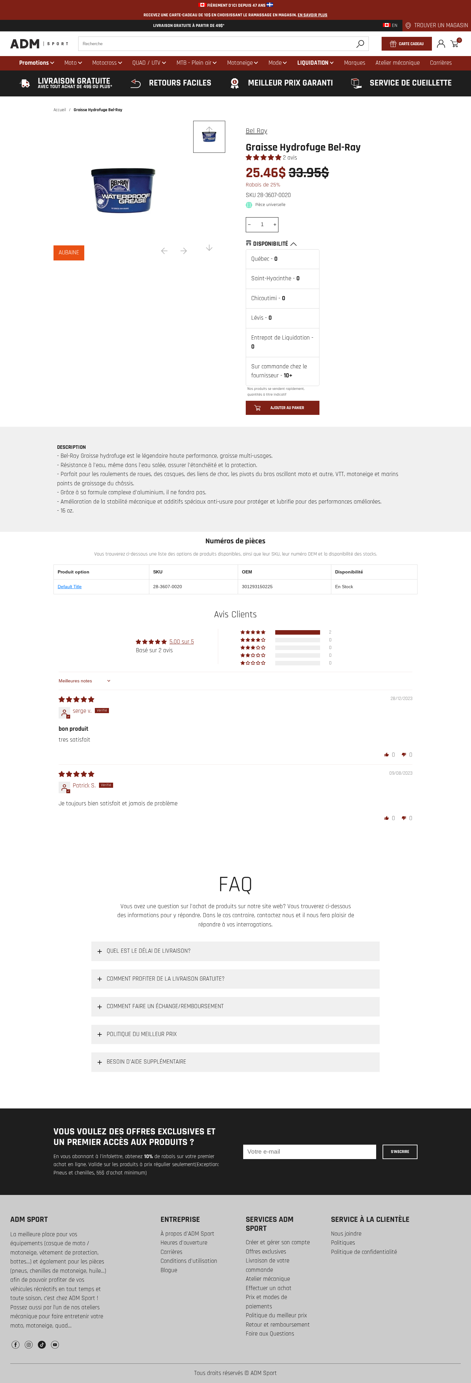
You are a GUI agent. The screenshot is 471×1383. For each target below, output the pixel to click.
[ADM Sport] (39, 44)
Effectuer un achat (269, 1288)
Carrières (171, 1252)
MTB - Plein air (194, 63)
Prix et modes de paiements (266, 1302)
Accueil (60, 110)
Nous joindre (346, 1234)
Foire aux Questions (270, 1334)
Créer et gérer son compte (278, 1243)
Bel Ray (256, 131)
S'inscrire (400, 1151)
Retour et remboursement (278, 1325)
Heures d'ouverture (184, 1243)
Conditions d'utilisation (189, 1261)
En (394, 25)
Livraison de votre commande (267, 1265)
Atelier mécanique (268, 1279)
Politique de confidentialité (364, 1252)
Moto (70, 63)
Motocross (104, 63)
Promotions (34, 63)
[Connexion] (441, 44)
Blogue (169, 1270)
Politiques (343, 1243)
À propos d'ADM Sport (187, 1234)
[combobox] (223, 44)
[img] (76, 700)
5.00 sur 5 (181, 642)
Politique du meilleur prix (276, 1316)
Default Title (70, 586)
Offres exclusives (266, 1252)
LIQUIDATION (312, 63)
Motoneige (240, 63)
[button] (264, 158)
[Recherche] (360, 43)
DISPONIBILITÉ (270, 244)
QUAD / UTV (146, 63)
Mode (275, 63)
